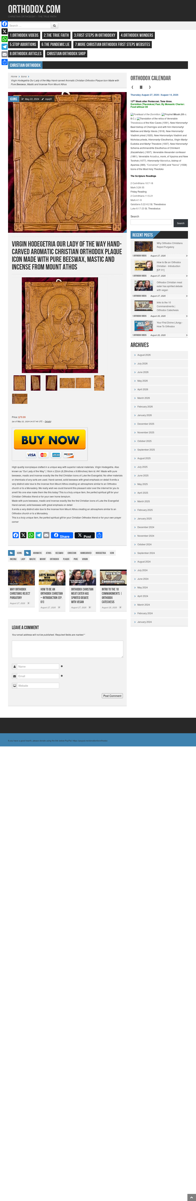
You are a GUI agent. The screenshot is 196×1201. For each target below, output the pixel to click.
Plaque (66, 559)
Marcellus (165, 160)
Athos (48, 553)
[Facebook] (4, 24)
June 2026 (143, 372)
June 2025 (143, 475)
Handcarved (85, 553)
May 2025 (142, 484)
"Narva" (176, 164)
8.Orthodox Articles (26, 53)
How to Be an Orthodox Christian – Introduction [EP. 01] (52, 595)
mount (43, 559)
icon (112, 553)
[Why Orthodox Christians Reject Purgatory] (21, 577)
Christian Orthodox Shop (66, 53)
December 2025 (145, 423)
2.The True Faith (56, 35)
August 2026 (144, 354)
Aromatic (37, 553)
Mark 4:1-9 (136, 200)
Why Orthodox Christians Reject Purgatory (20, 593)
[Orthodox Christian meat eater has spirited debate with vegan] (82, 577)
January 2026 (144, 415)
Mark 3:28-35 (137, 187)
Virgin (85, 559)
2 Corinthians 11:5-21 (142, 195)
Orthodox (54, 559)
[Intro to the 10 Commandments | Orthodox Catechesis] (113, 577)
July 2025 (142, 466)
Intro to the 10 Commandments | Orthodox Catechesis (112, 595)
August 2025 (144, 458)
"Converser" (153, 164)
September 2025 (146, 449)
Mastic (32, 559)
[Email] (4, 54)
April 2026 (142, 389)
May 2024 (142, 587)
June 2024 (143, 578)
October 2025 (144, 441)
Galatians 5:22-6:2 (140, 204)
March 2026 (143, 397)
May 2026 (142, 380)
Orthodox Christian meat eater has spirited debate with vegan (82, 595)
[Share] (4, 62)
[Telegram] (4, 47)
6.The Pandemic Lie (56, 44)
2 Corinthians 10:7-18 (142, 183)
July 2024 (142, 570)
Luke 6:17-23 (137, 208)
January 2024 (144, 621)
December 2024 (145, 527)
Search (135, 216)
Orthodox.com (34, 9)
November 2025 (145, 432)
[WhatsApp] (4, 39)
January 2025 (144, 518)
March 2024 (143, 604)
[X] (4, 31)
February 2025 (145, 509)
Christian (72, 553)
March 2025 (143, 501)
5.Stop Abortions (23, 44)
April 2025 (142, 492)
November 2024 (145, 535)
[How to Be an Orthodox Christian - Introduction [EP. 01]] (52, 577)
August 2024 (144, 561)
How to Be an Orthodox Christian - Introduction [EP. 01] (169, 265)
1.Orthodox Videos (24, 35)
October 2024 (144, 544)
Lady (23, 559)
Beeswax (59, 553)
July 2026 (142, 363)
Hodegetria (101, 553)
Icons (24, 76)
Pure (76, 559)
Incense (13, 559)
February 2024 (145, 613)
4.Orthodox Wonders (137, 35)
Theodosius (137, 122)
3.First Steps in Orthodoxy (94, 35)
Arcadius (154, 156)
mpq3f (48, 98)
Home (14, 76)
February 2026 (145, 406)
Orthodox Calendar (151, 78)
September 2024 (146, 552)
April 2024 (142, 596)
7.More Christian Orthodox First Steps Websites (112, 44)
